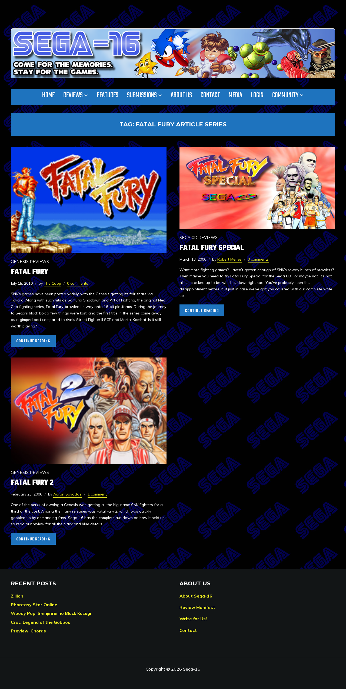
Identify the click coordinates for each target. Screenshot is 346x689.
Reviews (73, 95)
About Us (181, 95)
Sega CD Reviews (198, 237)
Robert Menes (229, 259)
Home (48, 95)
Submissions (142, 95)
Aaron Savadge (67, 494)
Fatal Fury (29, 272)
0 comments (77, 283)
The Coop (52, 283)
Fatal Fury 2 (32, 482)
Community (285, 95)
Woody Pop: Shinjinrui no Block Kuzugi (51, 613)
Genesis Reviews (30, 261)
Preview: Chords (28, 631)
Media (235, 95)
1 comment (97, 494)
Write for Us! (193, 618)
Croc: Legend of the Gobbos (40, 622)
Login (257, 95)
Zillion (17, 596)
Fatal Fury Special (211, 248)
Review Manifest (197, 607)
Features (107, 95)
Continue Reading (33, 340)
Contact (210, 95)
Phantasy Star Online (34, 604)
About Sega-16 (195, 596)
